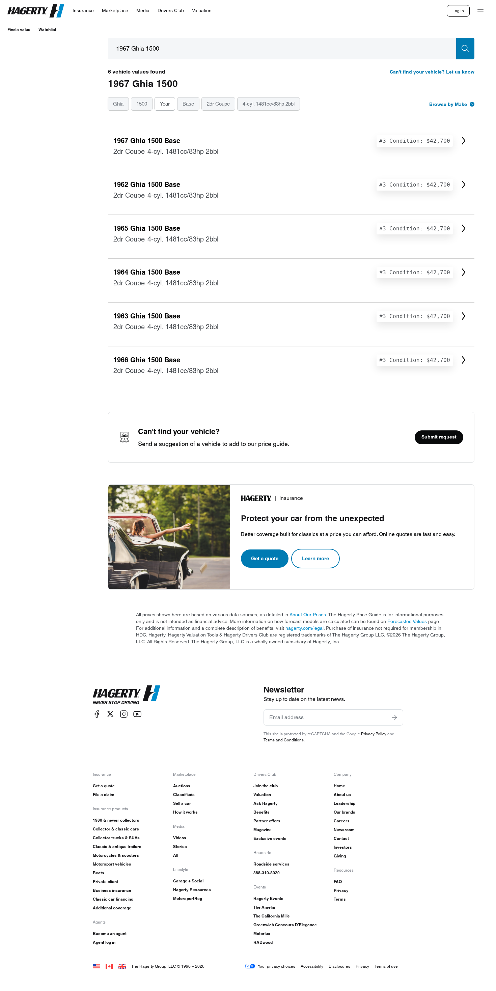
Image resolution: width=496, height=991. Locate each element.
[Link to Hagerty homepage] (126, 694)
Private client (105, 881)
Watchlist (47, 29)
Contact (341, 838)
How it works (185, 812)
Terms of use (386, 966)
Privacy (341, 890)
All (175, 855)
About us (342, 794)
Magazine (262, 829)
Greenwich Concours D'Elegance (285, 925)
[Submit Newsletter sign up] (394, 717)
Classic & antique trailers (117, 846)
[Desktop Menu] (480, 11)
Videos (179, 838)
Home (339, 786)
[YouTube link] (137, 714)
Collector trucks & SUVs (116, 838)
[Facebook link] (97, 714)
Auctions (181, 786)
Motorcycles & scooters (116, 855)
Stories (180, 846)
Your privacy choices (276, 966)
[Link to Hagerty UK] (122, 966)
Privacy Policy (373, 734)
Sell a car (182, 803)
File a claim (103, 794)
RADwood (263, 942)
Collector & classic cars (116, 829)
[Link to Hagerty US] (96, 966)
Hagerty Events (268, 898)
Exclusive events (269, 838)
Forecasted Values (407, 621)
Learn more (315, 558)
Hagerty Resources (192, 889)
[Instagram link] (124, 714)
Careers (342, 821)
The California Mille (271, 916)
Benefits (261, 812)
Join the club (265, 786)
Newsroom (344, 829)
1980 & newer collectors (116, 820)
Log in (458, 10)
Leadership (344, 803)
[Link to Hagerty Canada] (109, 966)
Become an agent (110, 933)
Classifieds (184, 794)
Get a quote (264, 558)
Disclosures (339, 966)
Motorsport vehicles (112, 864)
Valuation (262, 794)
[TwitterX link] (110, 714)
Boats (98, 873)
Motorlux (261, 933)
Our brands (344, 812)
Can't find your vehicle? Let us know (432, 72)
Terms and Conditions (284, 740)
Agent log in (104, 942)
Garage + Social (188, 881)
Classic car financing (113, 899)
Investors (343, 847)
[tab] (118, 104)
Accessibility (312, 966)
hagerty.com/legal (304, 628)
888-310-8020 (266, 873)
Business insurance (112, 890)
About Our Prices (308, 614)
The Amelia (264, 907)
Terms (340, 899)
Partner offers (266, 821)
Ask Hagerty (265, 803)
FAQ (338, 881)
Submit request (439, 437)
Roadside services (271, 864)
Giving (340, 856)
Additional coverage (112, 908)
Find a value (18, 29)
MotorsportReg (187, 898)
